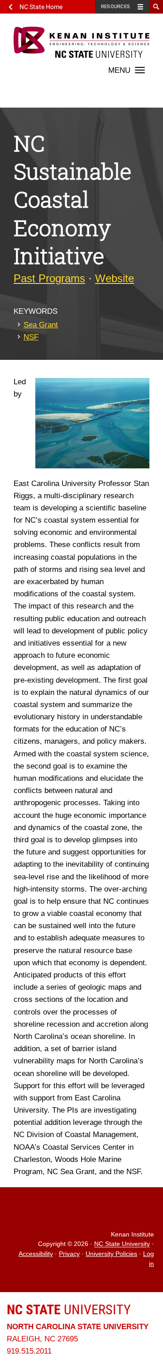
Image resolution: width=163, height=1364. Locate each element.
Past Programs (49, 278)
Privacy (69, 1254)
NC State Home (40, 6)
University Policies (111, 1254)
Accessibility (36, 1254)
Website (114, 278)
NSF (31, 337)
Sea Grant (41, 325)
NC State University (122, 1244)
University (69, 1309)
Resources (115, 6)
